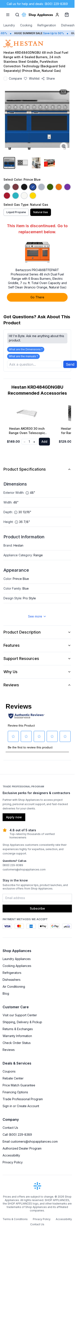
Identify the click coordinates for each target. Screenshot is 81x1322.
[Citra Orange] (58, 186)
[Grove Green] (50, 186)
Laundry (9, 25)
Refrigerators (12, 973)
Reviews (11, 685)
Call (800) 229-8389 (17, 1134)
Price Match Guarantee (19, 1085)
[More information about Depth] (15, 512)
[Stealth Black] (24, 186)
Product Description (22, 632)
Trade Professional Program (23, 1099)
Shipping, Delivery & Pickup (22, 1022)
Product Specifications (24, 469)
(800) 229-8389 (13, 865)
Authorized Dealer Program (22, 1148)
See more (35, 616)
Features (11, 645)
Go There (37, 297)
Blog (6, 993)
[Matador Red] (6, 195)
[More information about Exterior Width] (27, 493)
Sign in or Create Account (21, 1106)
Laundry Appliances (17, 959)
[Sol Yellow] (32, 195)
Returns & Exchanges (18, 1029)
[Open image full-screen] (64, 146)
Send (70, 364)
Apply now (14, 817)
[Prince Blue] (32, 186)
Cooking (26, 25)
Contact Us (10, 1127)
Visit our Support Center (20, 1015)
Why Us (10, 671)
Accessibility (11, 1155)
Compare (15, 78)
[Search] (17, 14)
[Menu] (7, 14)
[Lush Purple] (67, 186)
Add (44, 441)
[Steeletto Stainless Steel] (6, 186)
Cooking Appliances (17, 966)
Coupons (9, 1071)
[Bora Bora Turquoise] (15, 195)
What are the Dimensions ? (26, 349)
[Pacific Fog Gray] (41, 186)
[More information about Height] (16, 522)
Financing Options (15, 1092)
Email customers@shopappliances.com (30, 1141)
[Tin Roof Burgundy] (15, 186)
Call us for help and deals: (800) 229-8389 (37, 4)
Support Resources (21, 658)
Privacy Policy (13, 1162)
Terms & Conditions (15, 1219)
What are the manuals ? (23, 356)
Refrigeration (46, 25)
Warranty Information (17, 1036)
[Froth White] (24, 195)
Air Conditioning (14, 986)
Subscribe (37, 908)
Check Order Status (17, 1043)
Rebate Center (13, 1078)
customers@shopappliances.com (24, 869)
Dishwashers (70, 25)
